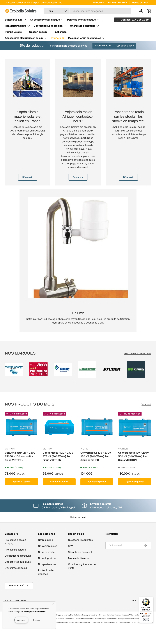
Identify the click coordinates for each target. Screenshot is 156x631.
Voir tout (146, 404)
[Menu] (151, 598)
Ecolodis (15, 600)
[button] (149, 11)
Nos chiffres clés (47, 545)
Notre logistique (47, 558)
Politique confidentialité (35, 611)
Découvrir (27, 177)
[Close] (53, 603)
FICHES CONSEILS (118, 2)
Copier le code (126, 45)
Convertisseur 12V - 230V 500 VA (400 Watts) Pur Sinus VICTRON (133, 456)
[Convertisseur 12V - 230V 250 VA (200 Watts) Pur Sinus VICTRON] (21, 428)
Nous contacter (46, 552)
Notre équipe (45, 539)
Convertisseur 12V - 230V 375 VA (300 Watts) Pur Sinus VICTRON (58, 456)
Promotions (57, 38)
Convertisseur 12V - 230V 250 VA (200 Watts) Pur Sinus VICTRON (20, 456)
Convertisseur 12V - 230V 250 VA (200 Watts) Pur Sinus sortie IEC (95, 456)
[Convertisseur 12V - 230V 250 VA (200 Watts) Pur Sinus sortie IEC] (96, 428)
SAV (70, 545)
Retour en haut (78, 517)
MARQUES (98, 2)
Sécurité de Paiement (80, 552)
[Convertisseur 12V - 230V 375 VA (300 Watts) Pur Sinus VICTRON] (59, 428)
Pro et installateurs (15, 549)
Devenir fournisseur (16, 567)
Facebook (136, 600)
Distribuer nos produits (18, 555)
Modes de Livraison (79, 558)
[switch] (146, 619)
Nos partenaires (47, 564)
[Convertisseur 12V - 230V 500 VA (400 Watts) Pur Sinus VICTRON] (134, 428)
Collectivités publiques (18, 561)
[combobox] (87, 11)
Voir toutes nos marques (137, 353)
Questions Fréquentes (80, 539)
